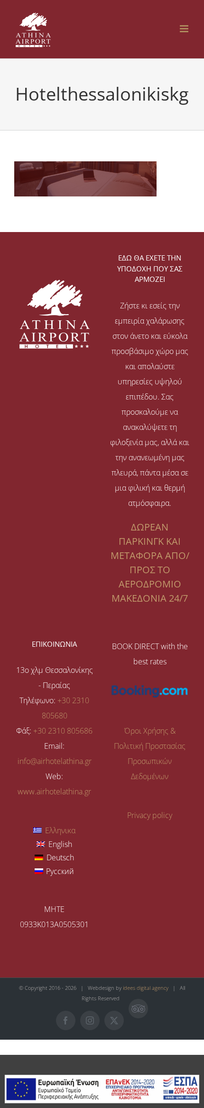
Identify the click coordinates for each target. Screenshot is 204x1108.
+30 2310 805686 (63, 731)
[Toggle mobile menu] (185, 29)
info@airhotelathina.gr (55, 761)
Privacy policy (149, 815)
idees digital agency (145, 987)
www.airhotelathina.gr (54, 791)
